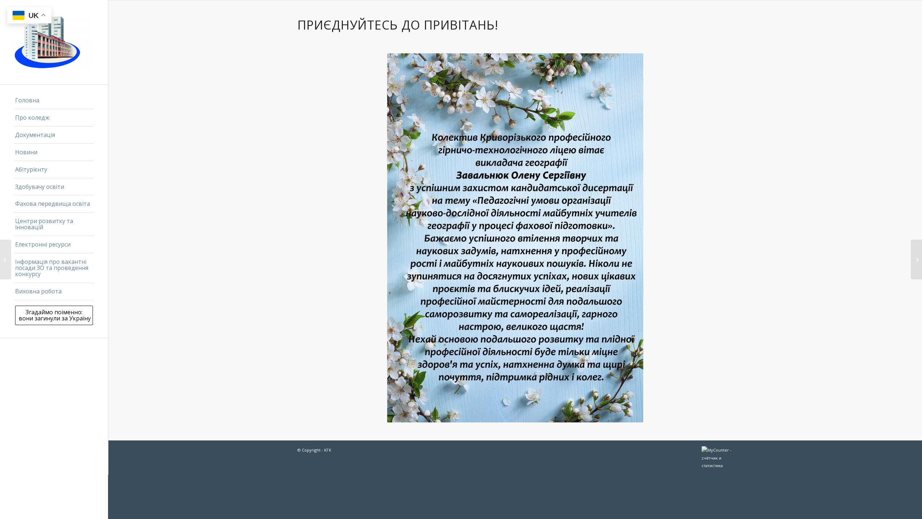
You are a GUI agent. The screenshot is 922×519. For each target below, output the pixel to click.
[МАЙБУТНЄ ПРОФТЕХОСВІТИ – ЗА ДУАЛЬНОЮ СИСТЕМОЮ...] (916, 259)
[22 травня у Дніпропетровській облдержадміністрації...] (5, 259)
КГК (327, 450)
